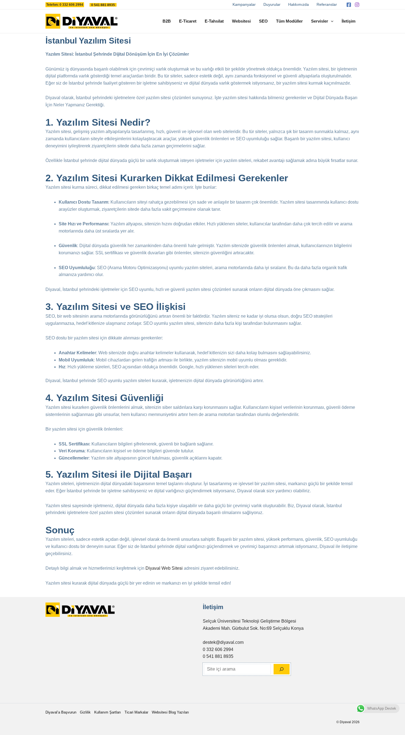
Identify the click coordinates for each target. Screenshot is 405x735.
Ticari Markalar (136, 712)
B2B (167, 21)
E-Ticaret (187, 21)
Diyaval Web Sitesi (164, 568)
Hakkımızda (298, 4)
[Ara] (282, 669)
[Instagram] (357, 4)
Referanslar (327, 4)
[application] (330, 21)
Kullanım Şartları (107, 712)
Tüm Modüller (289, 21)
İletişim (348, 21)
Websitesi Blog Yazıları (170, 712)
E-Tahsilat (214, 21)
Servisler (319, 21)
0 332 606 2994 (218, 649)
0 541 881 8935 (218, 656)
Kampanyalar (244, 4)
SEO (263, 21)
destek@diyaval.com (223, 642)
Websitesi (241, 21)
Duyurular (271, 4)
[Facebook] (348, 4)
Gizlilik (85, 712)
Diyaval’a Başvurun (60, 712)
